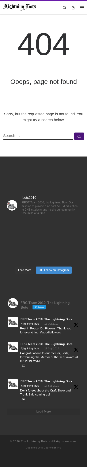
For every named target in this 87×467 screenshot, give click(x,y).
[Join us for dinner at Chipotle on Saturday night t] (68, 241)
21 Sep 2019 (51, 348)
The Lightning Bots (34, 441)
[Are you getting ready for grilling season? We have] (43, 256)
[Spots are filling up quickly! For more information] (68, 256)
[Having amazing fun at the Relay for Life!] (18, 226)
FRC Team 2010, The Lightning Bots (46, 319)
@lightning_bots (29, 323)
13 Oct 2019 (51, 323)
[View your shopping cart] (73, 7)
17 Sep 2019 (51, 385)
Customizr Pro (52, 447)
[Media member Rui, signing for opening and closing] (68, 226)
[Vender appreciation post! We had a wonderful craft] (43, 241)
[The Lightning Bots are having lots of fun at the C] (18, 256)
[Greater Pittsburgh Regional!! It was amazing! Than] (18, 241)
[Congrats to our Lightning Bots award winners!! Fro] (43, 226)
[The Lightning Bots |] (19, 7)
